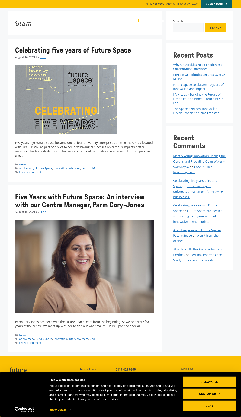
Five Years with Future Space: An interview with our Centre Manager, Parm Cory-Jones (80, 201)
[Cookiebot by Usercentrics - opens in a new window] (24, 409)
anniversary (26, 168)
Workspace (124, 21)
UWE (92, 168)
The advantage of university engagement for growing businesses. (198, 191)
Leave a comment (30, 172)
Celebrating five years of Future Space (73, 50)
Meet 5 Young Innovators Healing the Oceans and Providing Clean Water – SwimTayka (199, 161)
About (105, 21)
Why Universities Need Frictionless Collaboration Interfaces (197, 67)
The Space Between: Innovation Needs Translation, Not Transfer (196, 111)
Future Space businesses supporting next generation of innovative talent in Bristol (197, 216)
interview (74, 168)
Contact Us (223, 21)
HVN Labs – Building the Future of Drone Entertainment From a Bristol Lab (198, 98)
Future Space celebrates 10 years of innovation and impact (198, 87)
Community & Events (192, 21)
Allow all (209, 381)
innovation (60, 168)
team (85, 168)
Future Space (44, 168)
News (22, 164)
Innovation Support (155, 21)
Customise (207, 393)
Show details (57, 409)
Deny (210, 405)
